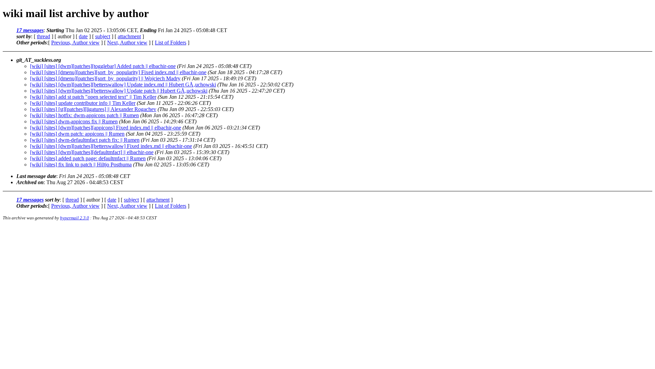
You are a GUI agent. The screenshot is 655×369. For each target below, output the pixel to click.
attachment (129, 36)
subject (102, 36)
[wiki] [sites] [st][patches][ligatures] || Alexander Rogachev (93, 109)
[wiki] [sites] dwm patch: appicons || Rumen (77, 134)
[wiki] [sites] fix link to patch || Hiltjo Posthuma (81, 164)
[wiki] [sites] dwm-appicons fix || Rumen (74, 121)
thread (43, 36)
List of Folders (170, 42)
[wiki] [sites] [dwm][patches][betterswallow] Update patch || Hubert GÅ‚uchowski (118, 91)
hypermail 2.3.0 (74, 217)
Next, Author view (127, 42)
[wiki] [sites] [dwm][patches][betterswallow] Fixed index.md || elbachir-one (111, 146)
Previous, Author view (75, 42)
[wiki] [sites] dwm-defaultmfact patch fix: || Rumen (85, 140)
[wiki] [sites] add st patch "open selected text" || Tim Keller (93, 97)
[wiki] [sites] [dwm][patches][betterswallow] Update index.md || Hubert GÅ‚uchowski (123, 84)
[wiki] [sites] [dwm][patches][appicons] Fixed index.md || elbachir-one (105, 128)
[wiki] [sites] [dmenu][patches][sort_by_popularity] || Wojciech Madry (105, 78)
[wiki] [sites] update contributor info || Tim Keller (82, 103)
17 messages (30, 30)
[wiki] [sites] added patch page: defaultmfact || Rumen (88, 158)
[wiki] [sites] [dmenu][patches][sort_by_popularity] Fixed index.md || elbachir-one (118, 72)
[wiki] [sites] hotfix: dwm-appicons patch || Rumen (84, 115)
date (83, 36)
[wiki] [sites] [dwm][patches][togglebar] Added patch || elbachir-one (103, 66)
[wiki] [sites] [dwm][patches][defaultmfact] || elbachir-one (92, 152)
